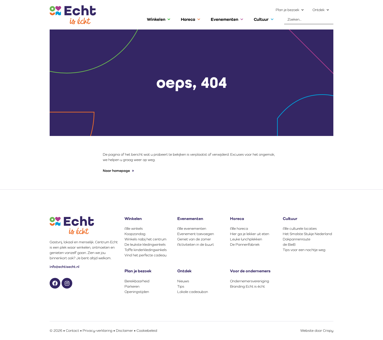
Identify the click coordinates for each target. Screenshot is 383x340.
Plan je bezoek (287, 10)
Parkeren (132, 286)
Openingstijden (137, 292)
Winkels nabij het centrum (145, 239)
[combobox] (308, 19)
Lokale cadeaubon (192, 292)
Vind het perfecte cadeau (145, 255)
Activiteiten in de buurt (195, 244)
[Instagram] (67, 283)
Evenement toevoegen (195, 234)
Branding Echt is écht (247, 286)
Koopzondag (135, 234)
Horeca (188, 19)
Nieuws (183, 281)
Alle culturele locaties (300, 228)
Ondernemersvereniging (249, 281)
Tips (180, 286)
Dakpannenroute (296, 239)
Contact (72, 330)
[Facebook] (55, 283)
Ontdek (318, 10)
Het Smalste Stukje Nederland (307, 234)
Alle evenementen (191, 228)
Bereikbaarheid (137, 281)
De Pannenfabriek (245, 244)
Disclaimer (124, 330)
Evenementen (224, 19)
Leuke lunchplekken (246, 239)
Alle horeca (239, 228)
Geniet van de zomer (194, 239)
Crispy (328, 330)
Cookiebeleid (147, 330)
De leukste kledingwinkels (145, 244)
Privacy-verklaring (97, 330)
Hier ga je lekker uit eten (249, 234)
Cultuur (261, 19)
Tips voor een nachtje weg (304, 250)
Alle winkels (134, 228)
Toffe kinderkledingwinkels (146, 250)
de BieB (289, 244)
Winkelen (156, 19)
